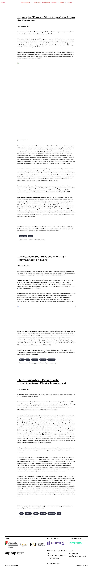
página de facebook (48, 506)
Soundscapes (43, 363)
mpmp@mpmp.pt (53, 563)
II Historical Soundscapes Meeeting (33, 273)
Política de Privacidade (11, 565)
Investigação (32, 363)
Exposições (31, 239)
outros (30, 236)
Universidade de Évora (51, 363)
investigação (42, 359)
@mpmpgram (73, 553)
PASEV (37, 363)
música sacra (37, 239)
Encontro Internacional (24, 363)
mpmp (3, 2)
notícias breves (23, 236)
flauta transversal (23, 517)
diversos (21, 359)
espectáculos (34, 359)
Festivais (36, 513)
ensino (28, 359)
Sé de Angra (43, 239)
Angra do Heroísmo (23, 239)
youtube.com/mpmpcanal (77, 556)
